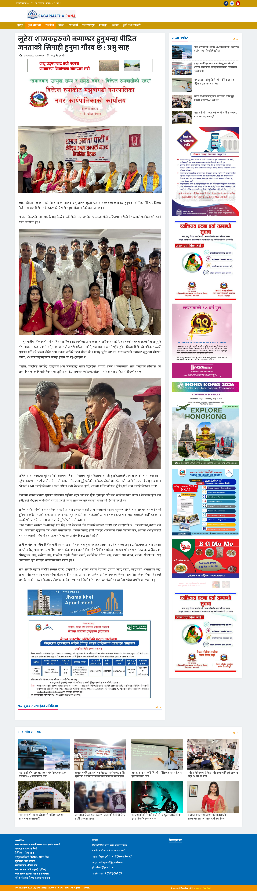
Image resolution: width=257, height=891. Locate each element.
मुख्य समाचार (34, 25)
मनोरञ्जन (103, 25)
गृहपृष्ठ (20, 25)
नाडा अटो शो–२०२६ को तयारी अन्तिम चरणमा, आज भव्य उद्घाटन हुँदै (215, 115)
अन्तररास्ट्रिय (88, 25)
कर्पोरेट (115, 25)
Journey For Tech (203, 888)
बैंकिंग (61, 25)
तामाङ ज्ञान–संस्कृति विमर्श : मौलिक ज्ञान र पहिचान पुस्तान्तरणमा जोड (214, 82)
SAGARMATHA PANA (34, 56)
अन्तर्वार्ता (73, 25)
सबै (156, 707)
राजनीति (50, 25)
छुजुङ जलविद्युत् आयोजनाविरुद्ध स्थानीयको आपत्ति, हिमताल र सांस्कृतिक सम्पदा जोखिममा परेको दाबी (215, 67)
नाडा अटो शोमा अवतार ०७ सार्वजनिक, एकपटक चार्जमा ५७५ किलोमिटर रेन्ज (216, 49)
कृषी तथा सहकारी (132, 25)
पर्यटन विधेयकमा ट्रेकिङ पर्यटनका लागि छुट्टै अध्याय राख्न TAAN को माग (214, 98)
